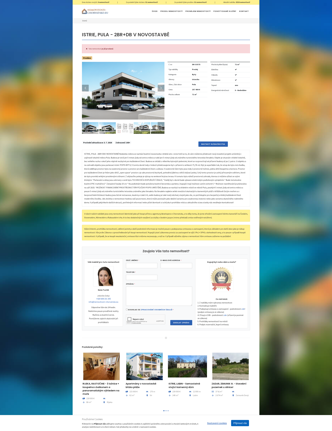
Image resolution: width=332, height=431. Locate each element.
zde (243, 309)
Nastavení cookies (217, 423)
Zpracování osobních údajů (156, 309)
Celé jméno (132, 260)
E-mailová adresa (171, 260)
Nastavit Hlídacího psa (213, 144)
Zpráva (130, 284)
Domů (84, 20)
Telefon (131, 272)
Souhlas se (151, 309)
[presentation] (79, 379)
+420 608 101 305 (103, 298)
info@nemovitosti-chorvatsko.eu (103, 302)
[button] (163, 410)
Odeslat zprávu (181, 322)
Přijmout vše (240, 423)
